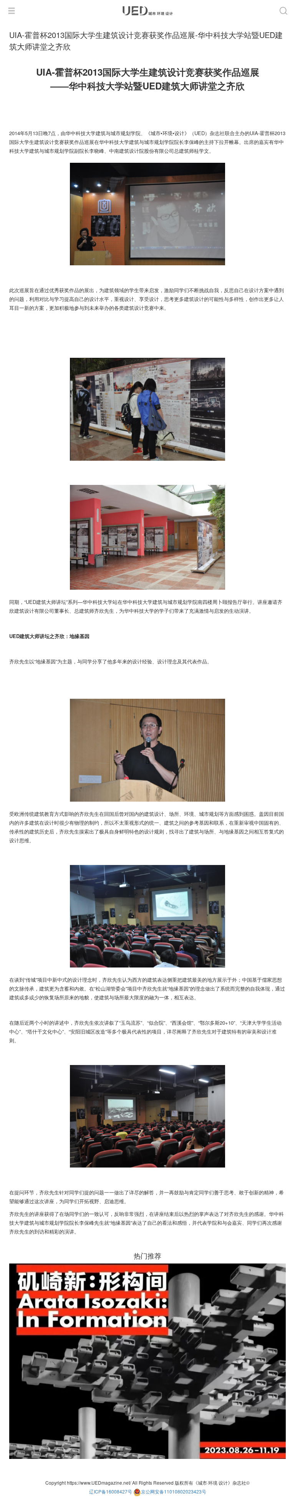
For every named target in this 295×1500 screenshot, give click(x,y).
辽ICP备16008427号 (110, 1491)
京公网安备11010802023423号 (173, 1491)
